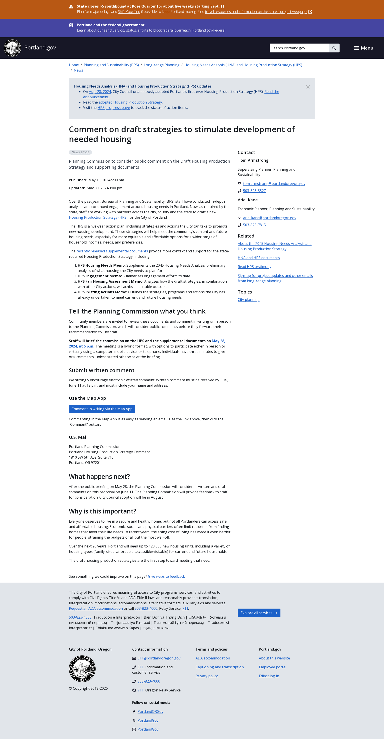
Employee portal (272, 667)
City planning (249, 299)
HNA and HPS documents (259, 257)
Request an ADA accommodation (96, 608)
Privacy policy (207, 675)
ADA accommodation (213, 658)
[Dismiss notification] (308, 86)
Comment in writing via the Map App (102, 408)
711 (185, 608)
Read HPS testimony (254, 266)
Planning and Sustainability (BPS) (111, 64)
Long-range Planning (162, 64)
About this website (274, 658)
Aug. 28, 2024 (100, 91)
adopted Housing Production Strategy (130, 102)
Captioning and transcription (220, 667)
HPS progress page (114, 107)
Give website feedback (166, 576)
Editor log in (269, 675)
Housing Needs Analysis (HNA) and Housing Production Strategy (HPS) (243, 64)
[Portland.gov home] (30, 48)
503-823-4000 (146, 608)
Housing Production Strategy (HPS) (98, 217)
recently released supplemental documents (112, 251)
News (78, 70)
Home (74, 64)
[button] (363, 48)
